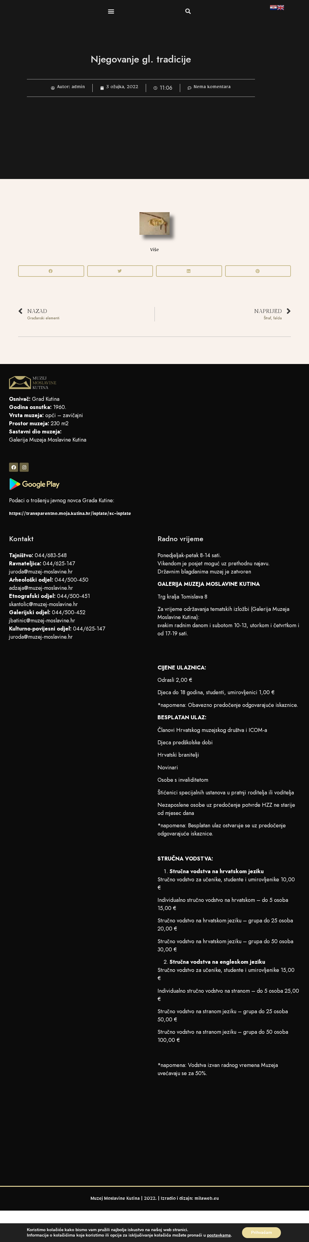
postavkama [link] (219, 1235)
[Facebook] (13, 467)
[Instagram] (24, 467)
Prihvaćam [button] (261, 1232)
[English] (280, 8)
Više (154, 251)
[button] (111, 11)
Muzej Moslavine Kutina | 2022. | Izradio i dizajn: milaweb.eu (155, 1199)
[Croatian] (273, 8)
